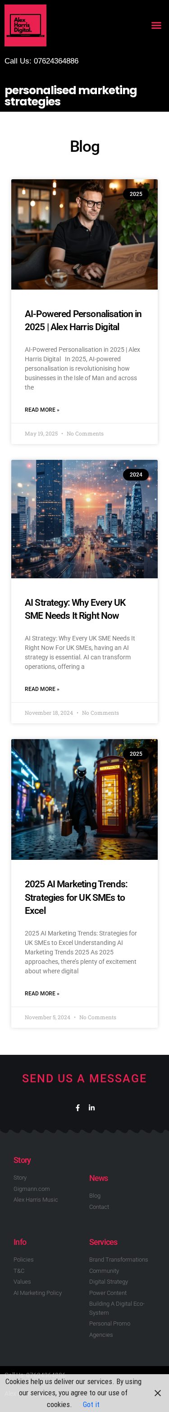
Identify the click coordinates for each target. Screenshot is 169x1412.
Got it (91, 1404)
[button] (156, 25)
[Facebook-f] (77, 1107)
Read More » (42, 410)
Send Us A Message (84, 1078)
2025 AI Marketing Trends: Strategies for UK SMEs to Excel (76, 897)
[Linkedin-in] (91, 1107)
